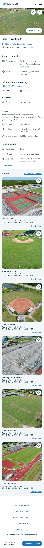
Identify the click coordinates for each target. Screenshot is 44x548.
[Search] (35, 4)
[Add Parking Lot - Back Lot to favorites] (38, 339)
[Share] (33, 12)
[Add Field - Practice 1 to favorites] (38, 392)
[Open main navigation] (40, 4)
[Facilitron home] (10, 5)
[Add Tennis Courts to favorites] (38, 180)
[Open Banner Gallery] (22, 21)
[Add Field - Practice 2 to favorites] (39, 12)
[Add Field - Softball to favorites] (38, 286)
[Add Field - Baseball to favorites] (38, 233)
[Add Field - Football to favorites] (38, 445)
